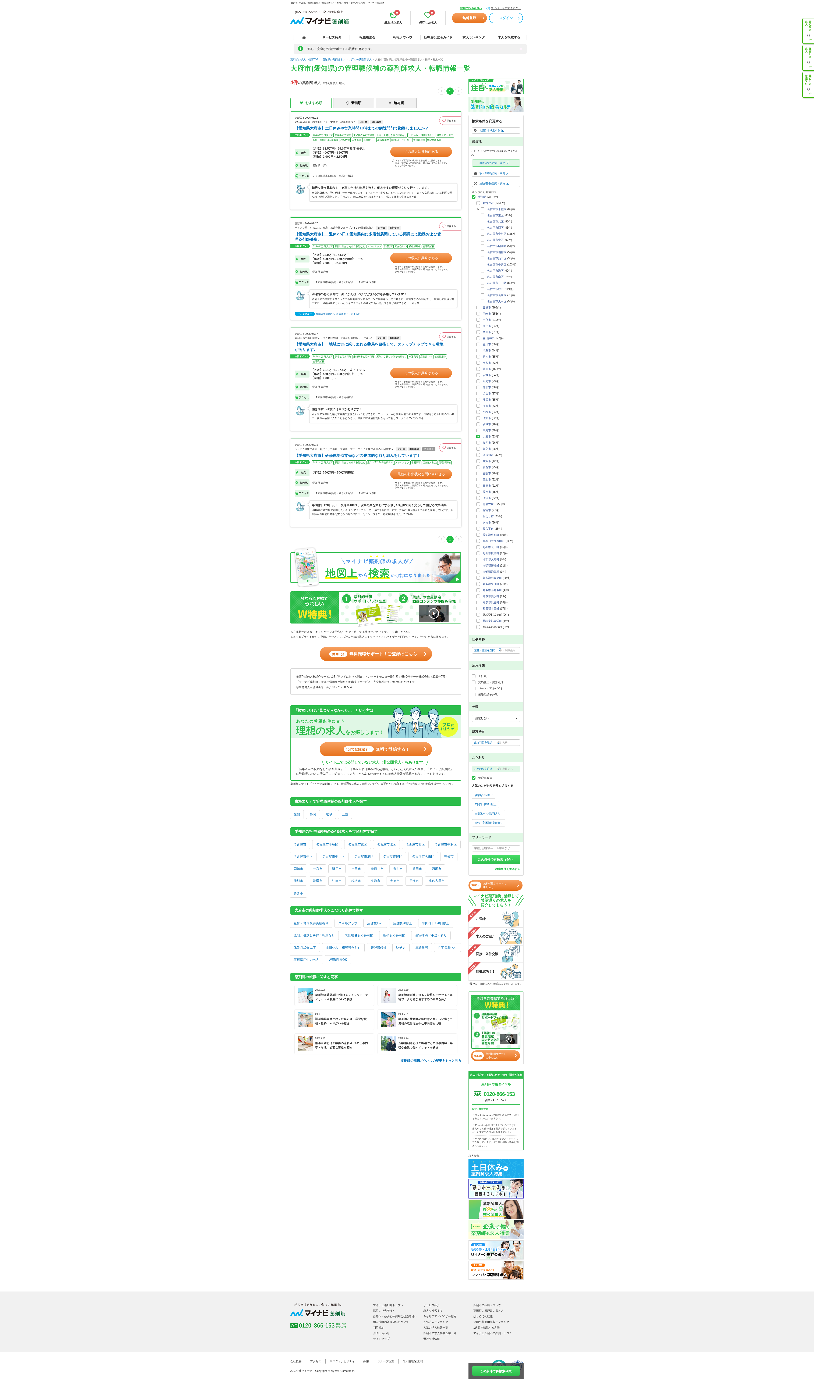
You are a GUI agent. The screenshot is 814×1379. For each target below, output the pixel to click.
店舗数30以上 (402, 923)
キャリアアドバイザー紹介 (439, 1316)
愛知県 (482, 197)
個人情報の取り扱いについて (391, 1321)
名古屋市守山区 (496, 283)
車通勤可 (421, 947)
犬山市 (487, 393)
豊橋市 (449, 856)
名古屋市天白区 (496, 301)
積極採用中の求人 (306, 959)
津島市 (487, 350)
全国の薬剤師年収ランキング (491, 1321)
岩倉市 (487, 467)
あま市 (298, 893)
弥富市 (487, 510)
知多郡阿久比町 (492, 577)
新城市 (487, 424)
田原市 (487, 485)
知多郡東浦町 (491, 584)
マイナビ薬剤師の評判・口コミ (492, 1333)
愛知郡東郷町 (491, 534)
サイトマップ (381, 1338)
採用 (366, 1361)
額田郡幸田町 (491, 608)
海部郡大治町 (491, 559)
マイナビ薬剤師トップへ (388, 1305)
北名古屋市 (437, 881)
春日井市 (377, 869)
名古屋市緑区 (392, 856)
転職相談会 (367, 37)
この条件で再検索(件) (496, 1371)
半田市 (356, 869)
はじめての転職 (483, 1316)
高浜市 (487, 461)
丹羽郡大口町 (491, 547)
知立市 (487, 448)
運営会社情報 (431, 1338)
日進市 (414, 881)
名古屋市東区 (357, 844)
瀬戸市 (337, 869)
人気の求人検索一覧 (435, 1327)
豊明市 (487, 473)
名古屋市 (300, 844)
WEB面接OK (338, 959)
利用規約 (378, 1327)
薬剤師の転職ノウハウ (487, 1305)
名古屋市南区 (495, 276)
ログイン (506, 18)
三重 (345, 814)
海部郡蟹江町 (491, 565)
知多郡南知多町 (492, 590)
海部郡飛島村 (491, 571)
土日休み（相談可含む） (343, 947)
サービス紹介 (331, 37)
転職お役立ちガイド (438, 37)
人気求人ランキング (435, 1321)
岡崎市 (298, 869)
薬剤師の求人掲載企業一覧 (439, 1333)
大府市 (395, 881)
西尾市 (436, 869)
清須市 (487, 498)
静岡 (313, 814)
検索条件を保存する (507, 869)
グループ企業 (386, 1361)
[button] (450, 120)
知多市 (487, 442)
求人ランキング (474, 37)
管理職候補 (378, 947)
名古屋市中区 (303, 856)
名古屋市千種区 (327, 844)
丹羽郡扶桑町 (491, 553)
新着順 (356, 103)
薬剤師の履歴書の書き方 (488, 1310)
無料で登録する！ (378, 749)
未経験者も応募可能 (359, 935)
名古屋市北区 (386, 844)
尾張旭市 (488, 455)
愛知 (297, 814)
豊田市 (417, 869)
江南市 (337, 881)
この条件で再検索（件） (496, 859)
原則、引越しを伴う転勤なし (314, 935)
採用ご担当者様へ (471, 8)
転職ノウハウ (402, 37)
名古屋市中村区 (446, 844)
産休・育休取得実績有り (311, 923)
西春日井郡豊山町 (494, 541)
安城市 (487, 375)
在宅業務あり (447, 947)
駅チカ (401, 947)
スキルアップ (347, 923)
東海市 (375, 881)
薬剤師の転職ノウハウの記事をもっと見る (431, 1060)
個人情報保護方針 (414, 1361)
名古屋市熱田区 (496, 258)
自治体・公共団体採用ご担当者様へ (395, 1316)
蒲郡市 (298, 881)
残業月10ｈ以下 (305, 947)
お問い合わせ (381, 1333)
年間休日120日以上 (435, 923)
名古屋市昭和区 (496, 246)
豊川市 (398, 869)
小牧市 (487, 412)
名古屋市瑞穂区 (496, 252)
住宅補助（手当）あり (431, 935)
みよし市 (488, 516)
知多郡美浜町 (491, 596)
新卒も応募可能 (394, 935)
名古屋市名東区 (423, 856)
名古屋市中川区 (333, 856)
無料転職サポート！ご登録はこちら (374, 653)
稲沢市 (356, 881)
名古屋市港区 (364, 856)
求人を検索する (509, 37)
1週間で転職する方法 (486, 1327)
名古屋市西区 (415, 844)
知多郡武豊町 (491, 602)
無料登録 (469, 18)
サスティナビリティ (342, 1361)
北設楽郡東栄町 (492, 620)
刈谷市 (487, 362)
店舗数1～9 (375, 923)
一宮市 (317, 869)
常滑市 (317, 881)
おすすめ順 (313, 103)
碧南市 (487, 356)
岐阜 (329, 814)
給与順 (399, 103)
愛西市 (487, 491)
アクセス (315, 1361)
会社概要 (295, 1361)
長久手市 (488, 528)
